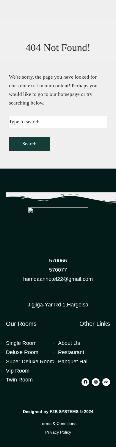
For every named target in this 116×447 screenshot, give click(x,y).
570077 (58, 270)
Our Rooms (21, 323)
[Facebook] (85, 382)
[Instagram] (96, 382)
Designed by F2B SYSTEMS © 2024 (58, 411)
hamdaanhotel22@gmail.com (58, 279)
